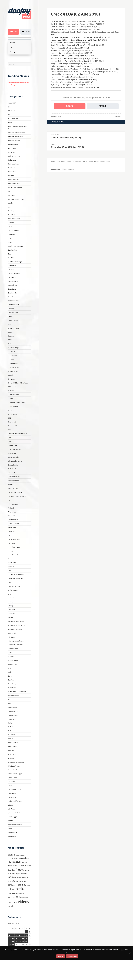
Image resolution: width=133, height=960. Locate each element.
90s (9, 115)
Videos (10, 821)
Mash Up (11, 602)
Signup (25, 32)
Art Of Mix (11, 152)
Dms (9, 441)
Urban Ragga (12, 817)
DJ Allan (11, 340)
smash (19, 893)
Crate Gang (12, 289)
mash (19, 877)
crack (10, 865)
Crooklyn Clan (12, 293)
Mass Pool (11, 609)
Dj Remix (11, 391)
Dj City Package (13, 348)
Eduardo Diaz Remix (15, 461)
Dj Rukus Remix (13, 394)
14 (23, 938)
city (9, 861)
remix (20, 888)
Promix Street (13, 715)
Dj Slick (10, 398)
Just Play (11, 566)
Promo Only (12, 719)
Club (9, 254)
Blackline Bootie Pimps (16, 199)
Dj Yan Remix (12, 414)
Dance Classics (13, 320)
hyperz (19, 873)
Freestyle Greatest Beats (16, 496)
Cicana (10, 238)
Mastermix (11, 613)
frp (23, 870)
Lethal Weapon (13, 590)
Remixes (11, 750)
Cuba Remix (12, 297)
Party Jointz (12, 688)
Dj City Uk (11, 351)
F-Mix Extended (13, 480)
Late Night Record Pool (16, 578)
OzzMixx (11, 680)
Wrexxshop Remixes (15, 824)
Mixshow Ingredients (15, 645)
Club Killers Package (15, 262)
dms (13, 870)
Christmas (11, 234)
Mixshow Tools (13, 648)
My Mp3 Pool (12, 664)
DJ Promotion (13, 387)
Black (10, 191)
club (18, 861)
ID (8, 559)
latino (15, 877)
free (18, 869)
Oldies (10, 672)
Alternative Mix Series (15, 137)
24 (10, 944)
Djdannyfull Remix (14, 426)
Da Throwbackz (13, 305)
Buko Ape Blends (14, 219)
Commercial (12, 266)
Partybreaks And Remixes (17, 692)
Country (11, 269)
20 (20, 941)
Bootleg (11, 203)
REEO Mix (11, 735)
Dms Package (12, 445)
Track (10, 785)
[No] (129, 953)
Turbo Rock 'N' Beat (15, 801)
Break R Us (11, 215)
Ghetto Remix (13, 519)
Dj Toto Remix (13, 406)
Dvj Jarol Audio (13, 457)
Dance (10, 316)
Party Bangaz (12, 684)
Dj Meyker (11, 379)
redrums (11, 889)
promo (21, 884)
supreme (12, 897)
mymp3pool (13, 881)
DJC (9, 418)
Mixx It (10, 652)
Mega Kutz (11, 617)
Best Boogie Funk (14, 183)
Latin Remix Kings (14, 586)
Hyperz (10, 551)
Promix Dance (13, 711)
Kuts (9, 570)
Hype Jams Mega (14, 547)
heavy (27, 870)
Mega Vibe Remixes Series (17, 625)
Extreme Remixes (14, 477)
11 (13, 938)
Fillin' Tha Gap (13, 488)
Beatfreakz (12, 168)
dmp (9, 870)
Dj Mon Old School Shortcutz (18, 383)
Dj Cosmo (11, 359)
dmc (29, 865)
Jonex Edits (12, 563)
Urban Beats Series (14, 813)
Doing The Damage (14, 449)
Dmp (9, 437)
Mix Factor (11, 637)
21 (23, 941)
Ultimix (10, 805)
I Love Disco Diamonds (16, 555)
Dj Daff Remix (13, 363)
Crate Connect (13, 281)
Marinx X (11, 598)
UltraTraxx (11, 809)
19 (16, 941)
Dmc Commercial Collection (17, 434)
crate (14, 865)
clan (13, 861)
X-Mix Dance (12, 832)
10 (10, 938)
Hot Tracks (11, 543)
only (21, 880)
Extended (11, 473)
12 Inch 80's (12, 103)
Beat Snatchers (13, 164)
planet (14, 885)
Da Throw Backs (13, 301)
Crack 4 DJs (12, 277)
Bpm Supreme (13, 211)
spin (22, 893)
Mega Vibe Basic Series (16, 621)
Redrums (11, 731)
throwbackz (24, 897)
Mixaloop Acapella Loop (16, 641)
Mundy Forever (13, 660)
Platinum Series (13, 695)
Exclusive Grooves (14, 469)
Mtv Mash (11, 656)
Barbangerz (12, 160)
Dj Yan (10, 410)
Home (12, 42)
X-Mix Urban (12, 836)
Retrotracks (12, 754)
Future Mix (11, 516)
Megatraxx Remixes (15, 629)
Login (13, 32)
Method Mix (12, 633)
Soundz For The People (16, 762)
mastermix (26, 877)
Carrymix (11, 222)
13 (20, 938)
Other (10, 676)
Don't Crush (12, 453)
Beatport (11, 176)
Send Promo (61, 161)
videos (23, 901)
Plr (9, 699)
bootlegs (22, 858)
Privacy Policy (93, 161)
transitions (13, 902)
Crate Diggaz (12, 285)
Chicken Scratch (13, 230)
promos (27, 885)
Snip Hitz (11, 758)
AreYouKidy (12, 148)
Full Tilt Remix (13, 504)
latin (10, 876)
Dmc (9, 430)
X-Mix (10, 828)
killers (24, 873)
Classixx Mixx (12, 250)
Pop (9, 703)
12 (16, 938)
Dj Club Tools (12, 355)
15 (26, 938)
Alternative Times (14, 140)
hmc (13, 873)
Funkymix (11, 508)
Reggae (10, 738)
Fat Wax (10, 484)
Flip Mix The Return (15, 492)
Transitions (12, 797)
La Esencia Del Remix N (16, 574)
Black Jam (11, 195)
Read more (72, 956)
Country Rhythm (13, 273)
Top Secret (11, 781)
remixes (12, 893)
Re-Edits (11, 727)
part (10, 884)
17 (10, 941)
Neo (9, 668)
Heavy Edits (12, 527)
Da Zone (11, 308)
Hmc (9, 535)
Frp (9, 500)
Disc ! (10, 332)
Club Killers (12, 258)
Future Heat (12, 512)
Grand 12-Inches (13, 523)
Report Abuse (105, 161)
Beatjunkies (12, 172)
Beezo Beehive (13, 179)
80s (9, 107)
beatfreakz (20, 855)
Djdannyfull (12, 422)
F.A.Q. (12, 47)
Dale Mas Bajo (13, 312)
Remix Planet (12, 746)
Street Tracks (12, 777)
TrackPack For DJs (14, 789)
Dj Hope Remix (13, 371)
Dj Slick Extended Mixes (16, 402)
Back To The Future (15, 156)
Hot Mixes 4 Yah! (13, 539)
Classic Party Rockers (15, 246)
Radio (10, 723)
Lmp (9, 594)
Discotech (11, 336)
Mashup (10, 606)
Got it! (60, 956)
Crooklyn (22, 865)
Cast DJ (10, 226)
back (13, 854)
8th (9, 854)
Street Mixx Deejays (15, 774)
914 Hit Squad (13, 119)
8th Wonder (12, 111)
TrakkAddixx (12, 793)
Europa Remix (13, 465)
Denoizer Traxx (13, 328)
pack (25, 881)
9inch (10, 122)
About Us (70, 161)
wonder (11, 906)
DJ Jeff (10, 375)
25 (13, 944)
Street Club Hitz (13, 770)
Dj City (10, 344)
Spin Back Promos (14, 766)
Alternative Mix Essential (16, 133)
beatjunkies (13, 858)
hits (9, 873)
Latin (9, 582)
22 (26, 941)
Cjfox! (10, 242)
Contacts (13, 52)
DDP (9, 324)
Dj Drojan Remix (13, 367)
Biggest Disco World (15, 187)
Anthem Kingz (13, 144)
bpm (9, 207)
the (18, 896)
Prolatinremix (12, 707)
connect (24, 862)
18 (13, 941)
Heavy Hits (11, 531)
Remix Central (13, 742)
